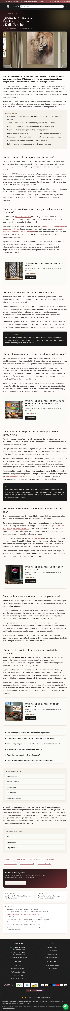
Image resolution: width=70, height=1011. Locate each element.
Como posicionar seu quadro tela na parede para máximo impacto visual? (28, 927)
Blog (4, 13)
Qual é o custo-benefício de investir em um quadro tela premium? (26, 935)
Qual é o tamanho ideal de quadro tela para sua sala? (22, 917)
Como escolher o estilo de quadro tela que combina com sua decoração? (28, 919)
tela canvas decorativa (44, 871)
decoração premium (34, 867)
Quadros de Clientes (17, 976)
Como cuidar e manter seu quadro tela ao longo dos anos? (24, 932)
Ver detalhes (31, 277)
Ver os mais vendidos (16, 891)
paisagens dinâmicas (21, 528)
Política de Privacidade (17, 987)
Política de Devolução (17, 980)
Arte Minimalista (11, 800)
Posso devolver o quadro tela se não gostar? (23, 763)
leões (9, 528)
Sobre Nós (17, 973)
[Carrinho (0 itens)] (67, 6)
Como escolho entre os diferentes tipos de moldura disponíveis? (30, 768)
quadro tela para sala (23, 217)
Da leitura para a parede (14, 937)
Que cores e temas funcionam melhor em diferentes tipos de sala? (26, 930)
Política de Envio (17, 983)
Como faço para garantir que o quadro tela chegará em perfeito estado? (33, 752)
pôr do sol (37, 476)
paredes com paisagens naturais (18, 476)
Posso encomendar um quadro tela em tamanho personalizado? (30, 746)
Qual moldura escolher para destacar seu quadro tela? (23, 922)
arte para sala (8, 867)
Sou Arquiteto (51, 976)
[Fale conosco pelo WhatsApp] (64, 1007)
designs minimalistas (35, 538)
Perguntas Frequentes (51, 965)
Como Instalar (51, 959)
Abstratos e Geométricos (14, 806)
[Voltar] (3, 6)
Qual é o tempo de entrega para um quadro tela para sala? (28, 740)
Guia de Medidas (51, 962)
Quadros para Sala (12, 784)
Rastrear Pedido (51, 955)
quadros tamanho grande (27, 871)
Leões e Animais (11, 795)
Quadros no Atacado (51, 973)
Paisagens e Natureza (13, 789)
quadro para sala (49, 867)
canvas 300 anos (21, 867)
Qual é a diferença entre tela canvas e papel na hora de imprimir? (26, 925)
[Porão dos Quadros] (15, 6)
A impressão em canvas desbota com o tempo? (24, 757)
